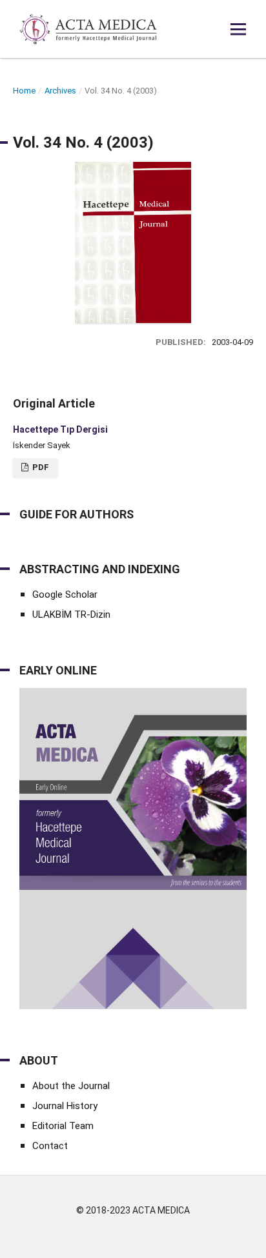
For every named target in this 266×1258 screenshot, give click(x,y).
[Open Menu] (238, 29)
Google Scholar (64, 594)
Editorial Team (63, 1126)
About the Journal (71, 1086)
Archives (60, 90)
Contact (50, 1146)
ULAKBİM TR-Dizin (71, 614)
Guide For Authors (76, 514)
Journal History (64, 1106)
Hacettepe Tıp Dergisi (60, 429)
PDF (39, 467)
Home (24, 90)
